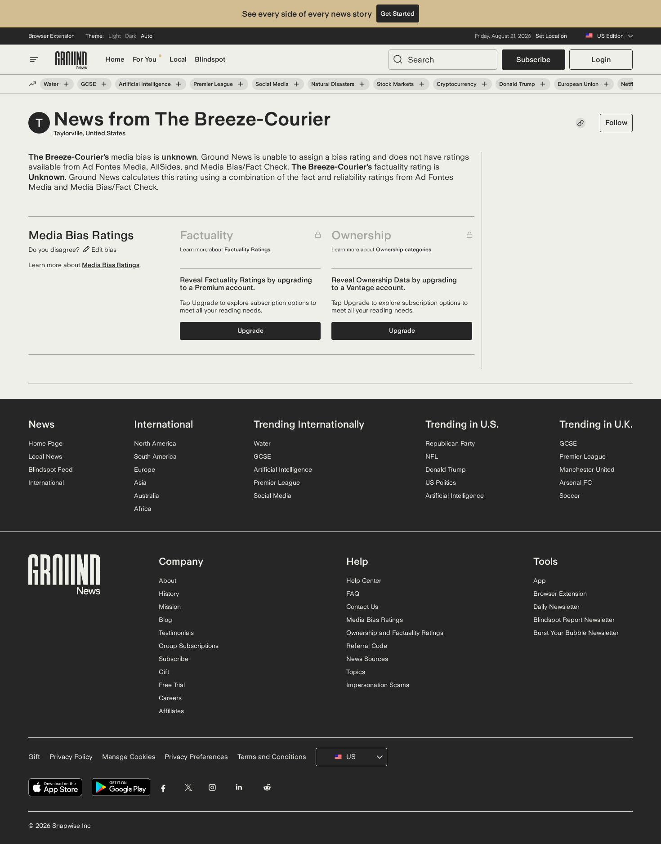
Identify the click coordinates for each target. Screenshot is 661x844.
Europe (144, 469)
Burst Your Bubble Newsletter (576, 632)
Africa (143, 508)
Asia (140, 482)
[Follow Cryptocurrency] (484, 84)
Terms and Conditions (271, 757)
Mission (170, 606)
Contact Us (362, 606)
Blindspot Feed (50, 469)
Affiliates (171, 710)
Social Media (272, 84)
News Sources (367, 658)
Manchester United (587, 469)
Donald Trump (517, 84)
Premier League (213, 84)
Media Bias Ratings (110, 264)
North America (155, 443)
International (46, 482)
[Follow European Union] (606, 84)
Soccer (569, 495)
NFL (431, 456)
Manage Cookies (129, 757)
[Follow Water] (66, 84)
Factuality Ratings (247, 249)
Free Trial (172, 684)
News (41, 424)
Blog (165, 619)
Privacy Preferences (196, 757)
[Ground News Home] (71, 60)
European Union (578, 84)
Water (51, 84)
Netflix (629, 84)
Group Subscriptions (189, 645)
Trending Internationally (309, 424)
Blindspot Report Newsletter (574, 619)
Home (115, 59)
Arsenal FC (575, 482)
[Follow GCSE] (104, 84)
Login (601, 59)
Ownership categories (403, 249)
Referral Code (366, 645)
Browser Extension (51, 36)
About (167, 580)
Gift (164, 671)
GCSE (88, 84)
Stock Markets (395, 84)
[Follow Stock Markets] (421, 84)
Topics (355, 671)
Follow (616, 122)
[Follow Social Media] (296, 84)
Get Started (397, 13)
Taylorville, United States (89, 133)
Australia (146, 495)
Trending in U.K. (596, 424)
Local (178, 59)
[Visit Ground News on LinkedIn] (238, 787)
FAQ (352, 593)
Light (114, 36)
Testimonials (176, 632)
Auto (146, 36)
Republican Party (450, 443)
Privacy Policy (71, 757)
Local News (45, 456)
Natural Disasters (332, 84)
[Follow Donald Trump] (543, 84)
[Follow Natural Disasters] (362, 84)
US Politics (440, 482)
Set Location (551, 36)
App (539, 580)
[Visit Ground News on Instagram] (212, 787)
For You (144, 59)
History (169, 593)
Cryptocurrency (457, 84)
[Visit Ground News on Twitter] (188, 787)
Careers (170, 697)
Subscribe (533, 59)
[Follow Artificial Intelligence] (178, 84)
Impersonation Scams (377, 684)
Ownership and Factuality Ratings (394, 632)
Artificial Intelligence (145, 84)
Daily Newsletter (556, 606)
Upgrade (250, 330)
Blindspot (210, 59)
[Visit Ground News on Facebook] (163, 787)
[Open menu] (33, 59)
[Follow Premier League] (241, 84)
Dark (130, 36)
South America (155, 456)
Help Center (363, 580)
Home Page (45, 443)
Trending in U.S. (462, 424)
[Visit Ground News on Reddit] (267, 787)
